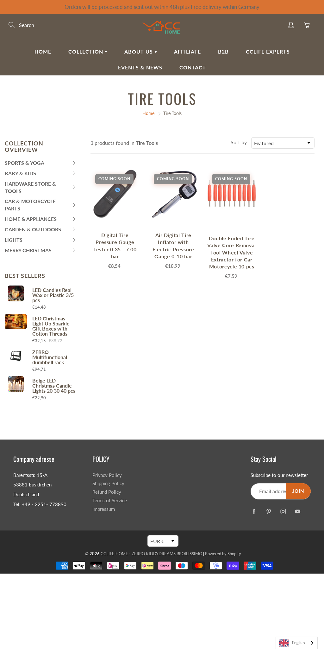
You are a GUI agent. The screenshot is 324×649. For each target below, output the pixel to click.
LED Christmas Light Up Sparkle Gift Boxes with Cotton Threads (51, 326)
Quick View (115, 193)
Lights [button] (17, 241)
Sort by (239, 142)
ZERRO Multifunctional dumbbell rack (49, 357)
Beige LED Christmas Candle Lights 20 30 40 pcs (53, 385)
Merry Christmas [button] (28, 251)
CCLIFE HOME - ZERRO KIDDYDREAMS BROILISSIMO (151, 553)
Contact (192, 67)
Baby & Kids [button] (20, 174)
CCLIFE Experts (268, 51)
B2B (223, 51)
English (298, 642)
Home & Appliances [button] (31, 220)
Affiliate (187, 51)
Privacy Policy (107, 475)
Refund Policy (106, 492)
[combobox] (283, 143)
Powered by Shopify (223, 553)
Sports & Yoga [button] (24, 164)
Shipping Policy (108, 483)
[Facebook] (253, 511)
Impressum (103, 509)
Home (42, 51)
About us (139, 51)
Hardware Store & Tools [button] (30, 188)
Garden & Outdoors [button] (33, 230)
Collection (86, 51)
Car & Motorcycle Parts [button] (30, 206)
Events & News (140, 67)
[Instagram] (283, 511)
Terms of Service (109, 500)
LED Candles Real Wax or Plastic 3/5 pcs (53, 295)
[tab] (40, 163)
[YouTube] (297, 511)
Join (298, 491)
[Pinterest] (268, 511)
